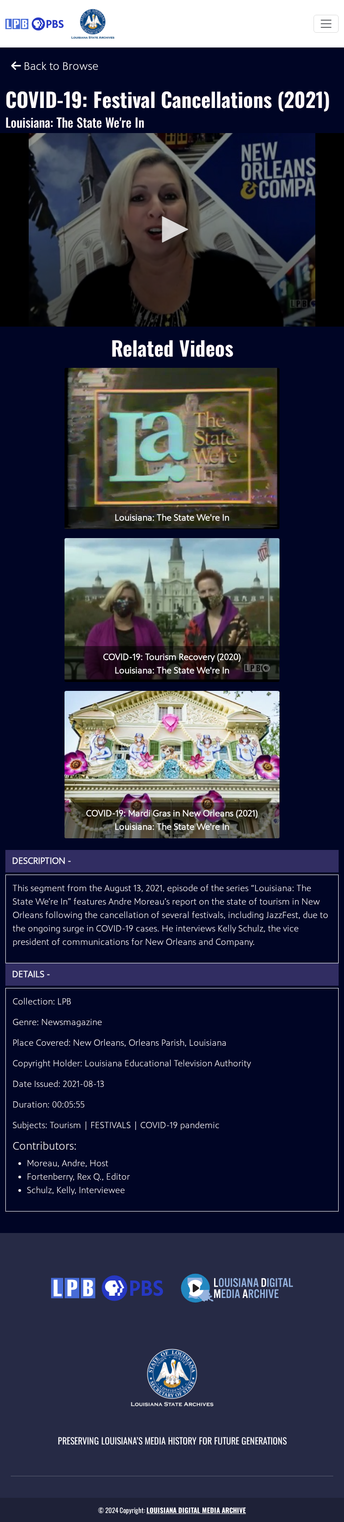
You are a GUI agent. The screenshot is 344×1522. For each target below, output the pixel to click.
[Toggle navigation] (326, 24)
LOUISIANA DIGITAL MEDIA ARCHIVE (196, 1510)
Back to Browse (60, 66)
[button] (172, 229)
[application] (172, 230)
